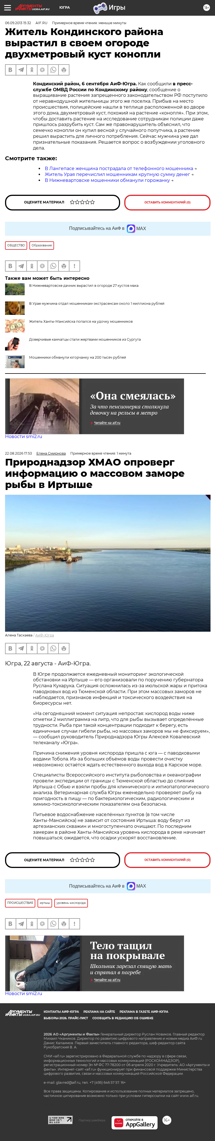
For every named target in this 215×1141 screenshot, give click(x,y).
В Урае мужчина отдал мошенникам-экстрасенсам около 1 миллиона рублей (96, 303)
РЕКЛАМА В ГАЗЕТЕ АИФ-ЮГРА (144, 1012)
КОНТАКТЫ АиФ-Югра (61, 1012)
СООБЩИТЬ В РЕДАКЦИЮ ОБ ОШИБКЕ (122, 1018)
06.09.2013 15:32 (18, 23)
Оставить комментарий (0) (167, 202)
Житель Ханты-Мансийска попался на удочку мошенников (81, 321)
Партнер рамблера (92, 1120)
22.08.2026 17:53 (18, 453)
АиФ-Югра (44, 635)
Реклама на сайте (99, 1012)
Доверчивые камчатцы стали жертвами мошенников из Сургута (85, 339)
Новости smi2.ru (23, 436)
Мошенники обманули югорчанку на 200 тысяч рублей (77, 357)
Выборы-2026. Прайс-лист (66, 1018)
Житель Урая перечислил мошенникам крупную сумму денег (117, 174)
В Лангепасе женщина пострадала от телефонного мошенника (119, 168)
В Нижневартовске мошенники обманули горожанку (107, 180)
